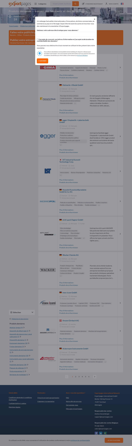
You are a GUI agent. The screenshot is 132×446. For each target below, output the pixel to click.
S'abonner (42, 61)
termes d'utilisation (82, 55)
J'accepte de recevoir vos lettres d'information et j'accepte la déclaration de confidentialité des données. (65, 40)
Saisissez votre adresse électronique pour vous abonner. (57, 30)
